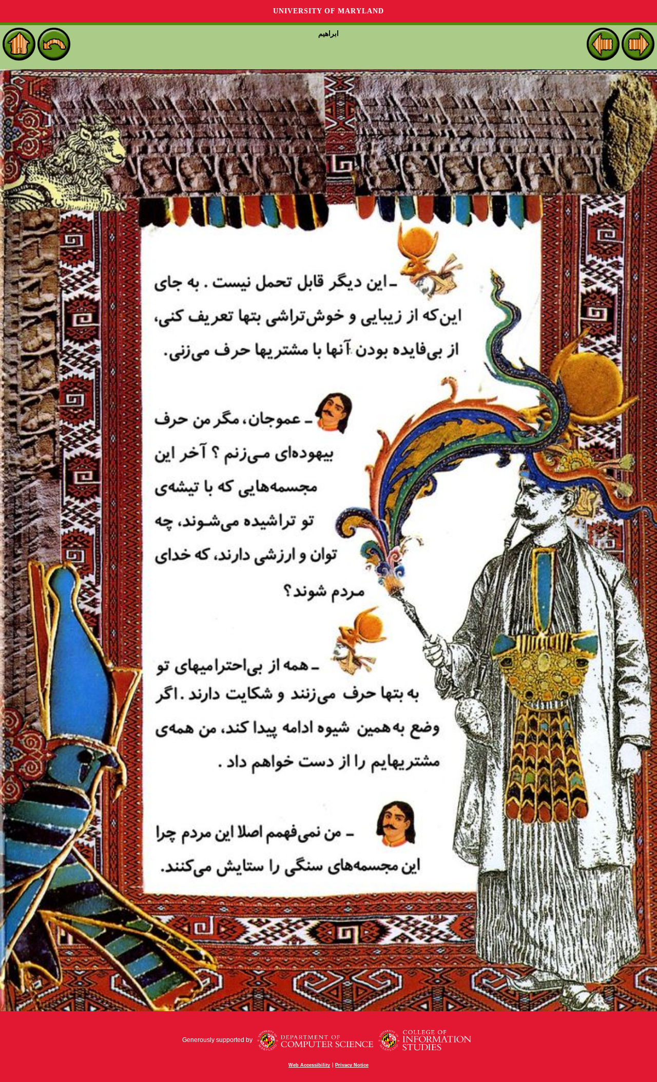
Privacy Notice (352, 1065)
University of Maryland (328, 11)
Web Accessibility (309, 1065)
